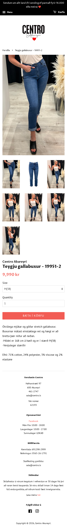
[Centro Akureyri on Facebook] (30, 511)
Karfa (61, 12)
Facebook (33, 421)
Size (4, 283)
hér (39, 494)
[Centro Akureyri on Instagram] (37, 511)
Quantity (7, 297)
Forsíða (6, 50)
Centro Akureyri (43, 523)
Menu (9, 12)
